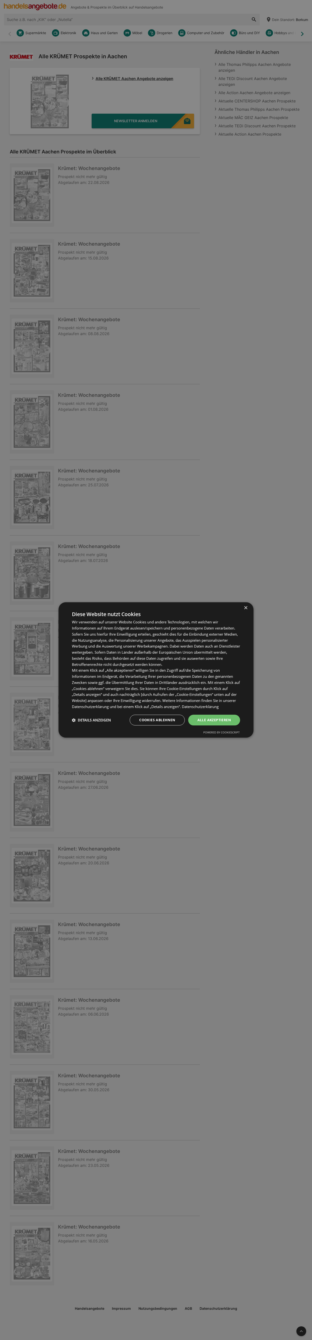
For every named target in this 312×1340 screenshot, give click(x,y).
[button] (91, 720)
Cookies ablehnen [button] (157, 720)
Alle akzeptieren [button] (214, 720)
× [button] (245, 608)
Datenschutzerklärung (200, 706)
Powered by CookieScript (221, 732)
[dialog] (156, 670)
